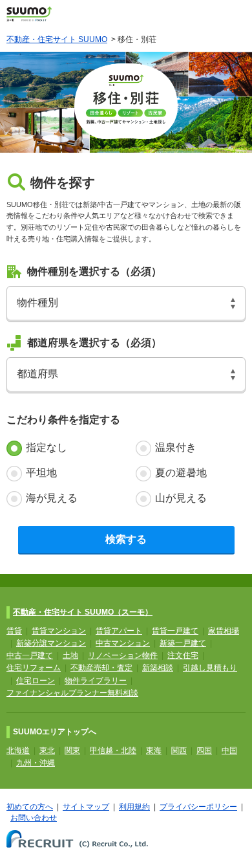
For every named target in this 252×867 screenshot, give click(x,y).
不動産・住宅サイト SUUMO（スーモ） (82, 612)
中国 (229, 750)
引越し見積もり (210, 667)
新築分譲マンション (51, 643)
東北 (47, 750)
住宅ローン (35, 680)
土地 (70, 655)
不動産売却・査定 (101, 667)
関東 (72, 750)
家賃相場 (223, 630)
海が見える (52, 497)
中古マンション (123, 643)
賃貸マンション (59, 630)
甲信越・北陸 (113, 750)
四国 (204, 750)
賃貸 (14, 630)
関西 (179, 750)
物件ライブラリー (96, 680)
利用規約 (134, 806)
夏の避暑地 (181, 472)
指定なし (46, 447)
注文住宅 (182, 655)
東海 (154, 750)
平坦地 (41, 472)
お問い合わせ (33, 817)
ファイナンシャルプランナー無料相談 (72, 692)
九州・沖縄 (35, 762)
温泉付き (175, 447)
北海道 (18, 750)
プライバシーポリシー (198, 806)
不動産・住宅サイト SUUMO (56, 39)
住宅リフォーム (33, 667)
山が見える (181, 497)
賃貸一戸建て (175, 630)
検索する (126, 539)
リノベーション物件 (123, 655)
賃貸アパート (119, 630)
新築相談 (157, 667)
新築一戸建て (183, 643)
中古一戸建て (29, 655)
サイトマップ (86, 806)
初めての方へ (29, 806)
